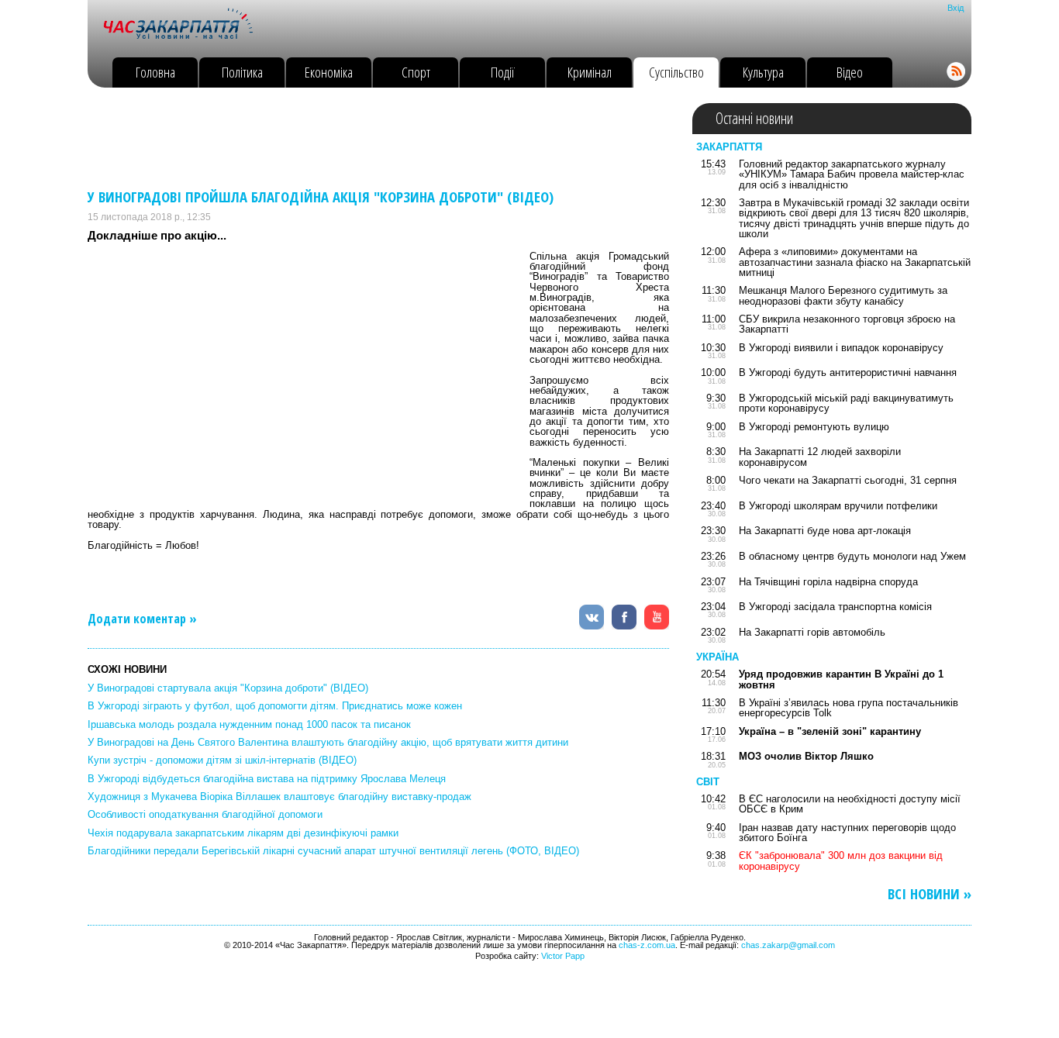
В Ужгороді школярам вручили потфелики (838, 506)
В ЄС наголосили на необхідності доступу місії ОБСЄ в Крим (850, 804)
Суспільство (676, 71)
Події (503, 71)
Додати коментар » (142, 618)
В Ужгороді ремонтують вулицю (814, 427)
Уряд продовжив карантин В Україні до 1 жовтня (841, 679)
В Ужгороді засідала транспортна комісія (835, 606)
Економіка (329, 71)
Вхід (955, 7)
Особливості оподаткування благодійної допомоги (205, 814)
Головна (155, 71)
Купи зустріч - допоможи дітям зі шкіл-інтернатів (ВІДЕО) (222, 760)
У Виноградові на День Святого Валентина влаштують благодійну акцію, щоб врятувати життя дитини (328, 742)
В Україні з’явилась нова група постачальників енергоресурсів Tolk (848, 708)
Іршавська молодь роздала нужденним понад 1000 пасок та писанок (249, 724)
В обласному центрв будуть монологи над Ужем (852, 556)
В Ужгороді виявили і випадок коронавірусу (841, 347)
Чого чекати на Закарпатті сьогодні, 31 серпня (848, 480)
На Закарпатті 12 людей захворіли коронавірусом (820, 456)
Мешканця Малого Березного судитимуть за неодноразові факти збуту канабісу (843, 295)
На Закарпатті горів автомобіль (812, 632)
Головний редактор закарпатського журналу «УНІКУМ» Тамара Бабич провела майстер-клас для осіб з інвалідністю (851, 174)
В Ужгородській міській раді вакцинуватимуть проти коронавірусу (846, 403)
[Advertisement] (370, 138)
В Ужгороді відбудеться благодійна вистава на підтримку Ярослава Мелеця (267, 779)
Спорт (416, 71)
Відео (850, 71)
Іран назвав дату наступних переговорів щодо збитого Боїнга (847, 832)
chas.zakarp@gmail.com (788, 945)
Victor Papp (563, 955)
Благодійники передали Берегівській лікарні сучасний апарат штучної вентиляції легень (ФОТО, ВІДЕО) (333, 851)
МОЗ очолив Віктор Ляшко (806, 756)
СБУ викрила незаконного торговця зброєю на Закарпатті (847, 324)
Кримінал (589, 71)
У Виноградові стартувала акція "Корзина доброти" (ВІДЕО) (228, 688)
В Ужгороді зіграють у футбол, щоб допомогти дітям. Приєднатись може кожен (275, 706)
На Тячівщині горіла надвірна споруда (828, 582)
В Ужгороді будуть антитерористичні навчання (848, 372)
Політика (242, 71)
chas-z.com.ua (647, 945)
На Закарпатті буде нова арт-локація (825, 530)
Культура (763, 71)
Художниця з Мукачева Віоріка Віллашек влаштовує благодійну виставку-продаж (279, 796)
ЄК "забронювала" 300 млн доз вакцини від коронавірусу (841, 860)
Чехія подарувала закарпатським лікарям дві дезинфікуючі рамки (243, 833)
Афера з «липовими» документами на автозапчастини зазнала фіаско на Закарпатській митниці (855, 262)
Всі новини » (929, 894)
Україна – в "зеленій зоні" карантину (830, 731)
